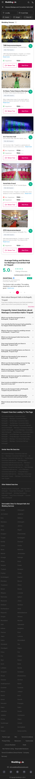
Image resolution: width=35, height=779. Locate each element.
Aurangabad (21, 727)
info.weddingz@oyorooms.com (19, 767)
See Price (25, 65)
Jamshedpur (21, 553)
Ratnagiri (20, 557)
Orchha (20, 545)
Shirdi (19, 608)
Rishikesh (3, 605)
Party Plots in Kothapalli (16, 495)
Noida (19, 664)
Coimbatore (21, 715)
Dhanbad (20, 541)
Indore (2, 640)
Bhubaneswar (22, 676)
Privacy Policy (6, 741)
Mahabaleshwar (22, 612)
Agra (2, 660)
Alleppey (3, 593)
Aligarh (20, 530)
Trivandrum (4, 585)
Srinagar (3, 557)
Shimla (3, 719)
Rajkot (19, 707)
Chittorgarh (21, 510)
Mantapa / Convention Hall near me (16, 456)
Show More (31, 306)
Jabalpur (3, 715)
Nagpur (20, 648)
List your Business (10, 745)
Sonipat (3, 616)
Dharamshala (21, 534)
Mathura (20, 518)
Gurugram (4, 672)
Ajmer (2, 549)
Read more (6, 57)
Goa (19, 644)
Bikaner (20, 589)
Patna (2, 652)
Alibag (2, 561)
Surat (2, 664)
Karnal (2, 699)
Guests (7, 17)
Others (20, 585)
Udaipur (20, 656)
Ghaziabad (4, 644)
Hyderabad (21, 624)
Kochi (19, 695)
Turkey (20, 573)
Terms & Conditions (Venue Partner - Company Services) (15, 754)
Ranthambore (5, 608)
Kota (2, 518)
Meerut (3, 691)
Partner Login (6, 737)
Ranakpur (20, 569)
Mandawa (4, 522)
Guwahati (3, 687)
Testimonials (29, 741)
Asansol (20, 577)
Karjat (19, 561)
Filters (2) (28, 17)
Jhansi (19, 601)
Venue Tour (11, 65)
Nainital (3, 553)
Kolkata (3, 628)
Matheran (20, 549)
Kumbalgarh (21, 537)
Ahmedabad (21, 640)
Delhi (2, 624)
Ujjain (2, 727)
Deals (24, 745)
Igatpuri (20, 597)
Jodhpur (20, 691)
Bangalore (21, 628)
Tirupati (3, 537)
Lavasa (3, 545)
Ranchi (3, 695)
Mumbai (20, 620)
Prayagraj (20, 703)
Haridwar (20, 605)
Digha (2, 526)
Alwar (2, 530)
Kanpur (20, 660)
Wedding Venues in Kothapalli (10, 488)
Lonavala (20, 593)
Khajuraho (4, 612)
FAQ (16, 737)
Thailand (3, 569)
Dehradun (4, 703)
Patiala (20, 565)
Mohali (3, 589)
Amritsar (20, 679)
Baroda (20, 668)
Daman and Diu (22, 731)
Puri (19, 652)
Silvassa (20, 616)
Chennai (3, 632)
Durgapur (3, 534)
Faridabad (20, 672)
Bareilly (3, 541)
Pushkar (3, 573)
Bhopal (3, 676)
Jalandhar (4, 711)
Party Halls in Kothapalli (16, 491)
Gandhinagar (4, 723)
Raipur (3, 707)
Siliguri (19, 719)
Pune (19, 632)
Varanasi (3, 679)
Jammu (20, 526)
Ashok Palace (7, 278)
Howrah (20, 699)
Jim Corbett (4, 514)
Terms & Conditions (27, 737)
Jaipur (2, 636)
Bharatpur (4, 581)
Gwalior (20, 711)
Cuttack (20, 723)
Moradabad (4, 620)
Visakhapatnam (5, 683)
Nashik (19, 683)
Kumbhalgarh (5, 577)
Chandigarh (4, 648)
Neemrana (4, 597)
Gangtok (3, 565)
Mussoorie (4, 601)
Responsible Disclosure (21, 749)
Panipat (3, 731)
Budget (18, 17)
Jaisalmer (20, 514)
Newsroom (18, 741)
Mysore (20, 581)
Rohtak (3, 510)
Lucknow (20, 636)
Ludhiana (3, 668)
